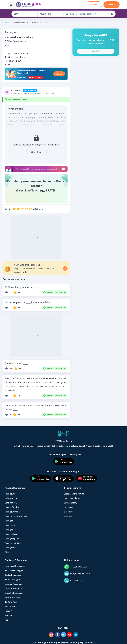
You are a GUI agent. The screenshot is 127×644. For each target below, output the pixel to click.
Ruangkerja (69, 507)
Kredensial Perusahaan (15, 566)
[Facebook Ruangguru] (57, 634)
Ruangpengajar (12, 538)
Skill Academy (70, 502)
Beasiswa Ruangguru (14, 570)
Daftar (94, 4)
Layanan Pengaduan (14, 588)
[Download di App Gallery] (86, 478)
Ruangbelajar (11, 534)
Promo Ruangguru (13, 579)
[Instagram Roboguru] (51, 634)
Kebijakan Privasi (13, 597)
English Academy (72, 498)
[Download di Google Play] (63, 461)
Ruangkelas (10, 529)
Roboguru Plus (11, 498)
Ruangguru (10, 493)
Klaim (59, 74)
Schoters (68, 511)
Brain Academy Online (74, 493)
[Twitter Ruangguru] (63, 634)
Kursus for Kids (12, 507)
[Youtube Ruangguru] (69, 634)
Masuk (111, 4)
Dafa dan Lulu (11, 502)
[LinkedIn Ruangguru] (75, 634)
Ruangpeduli (10, 547)
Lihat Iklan (36, 152)
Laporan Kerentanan (14, 583)
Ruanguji (9, 520)
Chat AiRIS (96, 51)
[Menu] (10, 4)
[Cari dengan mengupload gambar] (112, 14)
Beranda (5, 23)
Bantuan (8, 615)
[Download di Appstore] (63, 478)
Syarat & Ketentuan (14, 592)
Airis (7, 552)
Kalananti (68, 516)
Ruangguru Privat (13, 543)
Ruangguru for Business (16, 516)
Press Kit (9, 610)
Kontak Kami (10, 606)
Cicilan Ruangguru (13, 575)
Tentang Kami (11, 601)
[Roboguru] (29, 4)
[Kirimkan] (67, 14)
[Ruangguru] (63, 434)
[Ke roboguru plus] (36, 169)
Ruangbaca (10, 525)
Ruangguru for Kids (14, 511)
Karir (7, 619)
